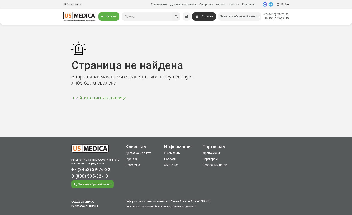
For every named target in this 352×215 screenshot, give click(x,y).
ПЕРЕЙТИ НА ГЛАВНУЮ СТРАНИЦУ (99, 98)
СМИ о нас (171, 165)
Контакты (248, 4)
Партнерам (210, 159)
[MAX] (265, 4)
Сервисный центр (215, 165)
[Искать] (176, 16)
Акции (220, 4)
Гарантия (132, 159)
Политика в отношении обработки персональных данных (160, 206)
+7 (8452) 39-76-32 (276, 14)
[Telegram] (271, 4)
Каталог (111, 16)
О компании (159, 4)
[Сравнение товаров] (187, 16)
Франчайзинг (211, 153)
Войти (285, 4)
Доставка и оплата (183, 4)
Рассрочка (206, 4)
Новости (233, 4)
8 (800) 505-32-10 (277, 18)
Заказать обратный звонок (239, 16)
